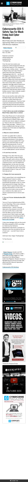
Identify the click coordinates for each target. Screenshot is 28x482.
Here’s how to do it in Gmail (12, 218)
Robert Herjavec (7, 47)
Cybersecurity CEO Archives (10, 267)
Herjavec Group (8, 253)
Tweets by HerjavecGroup (10, 363)
